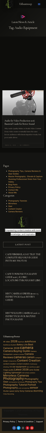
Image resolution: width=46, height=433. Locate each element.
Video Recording (8, 394)
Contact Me (13, 190)
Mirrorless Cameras (16, 375)
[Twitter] (18, 428)
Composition (12, 361)
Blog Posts (13, 184)
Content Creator (15, 209)
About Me (12, 192)
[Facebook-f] (14, 428)
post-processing (23, 388)
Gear (10, 206)
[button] (39, 4)
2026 (14, 341)
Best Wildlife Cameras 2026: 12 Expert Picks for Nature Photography (22, 316)
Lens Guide (34, 370)
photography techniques (17, 382)
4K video (6, 342)
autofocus (30, 341)
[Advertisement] (23, 61)
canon (30, 357)
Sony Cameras (26, 391)
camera (26, 347)
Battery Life (22, 344)
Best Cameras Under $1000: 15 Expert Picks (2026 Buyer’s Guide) (21, 296)
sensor (34, 387)
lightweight (16, 372)
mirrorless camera (28, 373)
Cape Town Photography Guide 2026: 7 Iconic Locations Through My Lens (22, 277)
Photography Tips (33, 382)
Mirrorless (12, 203)
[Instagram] (23, 428)
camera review (18, 354)
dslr (13, 367)
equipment (21, 366)
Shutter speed (8, 391)
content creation (9, 364)
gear (38, 367)
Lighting (7, 372)
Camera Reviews (15, 211)
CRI (10, 367)
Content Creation (28, 360)
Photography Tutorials (17, 201)
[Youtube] (32, 428)
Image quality (8, 370)
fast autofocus (31, 367)
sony (17, 391)
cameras (20, 357)
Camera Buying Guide (16, 351)
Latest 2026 (21, 369)
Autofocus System (9, 345)
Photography (13, 378)
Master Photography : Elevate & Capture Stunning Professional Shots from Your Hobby (25, 179)
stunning (38, 390)
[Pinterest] (27, 428)
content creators (22, 364)
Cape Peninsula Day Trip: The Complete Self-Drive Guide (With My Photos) (22, 257)
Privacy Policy (14, 187)
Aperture (21, 342)
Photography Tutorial (15, 384)
